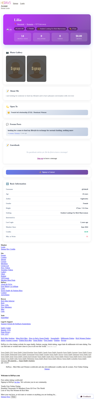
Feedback (87, 397)
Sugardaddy (55, 338)
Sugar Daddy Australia (55, 352)
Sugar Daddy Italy (85, 354)
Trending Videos (7, 270)
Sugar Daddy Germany (70, 352)
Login (22, 3)
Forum (3, 255)
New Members (6, 307)
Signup (15, 3)
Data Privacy (5, 332)
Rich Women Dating (83, 338)
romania (11, 133)
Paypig (63, 340)
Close (13, 397)
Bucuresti (20, 24)
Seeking (11, 338)
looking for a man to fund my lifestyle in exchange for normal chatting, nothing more (40, 130)
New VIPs (5, 305)
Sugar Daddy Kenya (75, 357)
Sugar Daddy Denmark (71, 354)
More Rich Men (22, 338)
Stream (3, 259)
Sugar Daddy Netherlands (9, 354)
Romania (30, 24)
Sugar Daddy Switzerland (26, 354)
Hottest (3, 276)
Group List (5, 266)
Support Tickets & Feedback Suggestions (16, 324)
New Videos (5, 268)
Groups (3, 262)
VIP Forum (5, 278)
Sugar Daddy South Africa (46, 357)
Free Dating (48, 340)
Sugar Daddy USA (7, 352)
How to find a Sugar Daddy (39, 338)
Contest (3, 257)
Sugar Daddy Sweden (42, 354)
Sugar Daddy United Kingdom (23, 352)
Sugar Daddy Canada (40, 352)
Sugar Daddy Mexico (55, 359)
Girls (2, 311)
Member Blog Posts (8, 280)
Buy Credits (11, 249)
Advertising (5, 295)
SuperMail (4, 318)
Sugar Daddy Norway (57, 354)
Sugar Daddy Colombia (70, 359)
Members (4, 264)
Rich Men (4, 338)
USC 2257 (5, 334)
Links (3, 289)
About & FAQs (6, 284)
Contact (4, 293)
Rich (2, 303)
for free (17, 382)
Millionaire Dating (67, 338)
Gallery (3, 272)
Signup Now (5, 397)
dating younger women (9, 340)
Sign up (40, 158)
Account (4, 6)
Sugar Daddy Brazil (41, 359)
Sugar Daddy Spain (7, 357)
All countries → (13, 361)
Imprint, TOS (6, 330)
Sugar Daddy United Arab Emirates (25, 357)
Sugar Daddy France (85, 352)
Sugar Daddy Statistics (27, 361)
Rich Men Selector (7, 301)
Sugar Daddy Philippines (26, 359)
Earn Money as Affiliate (9, 286)
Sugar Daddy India (12, 359)
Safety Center (6, 328)
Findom (57, 340)
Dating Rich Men (25, 340)
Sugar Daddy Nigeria (62, 357)
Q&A (3, 274)
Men (2, 309)
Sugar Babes (37, 340)
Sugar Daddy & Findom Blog (11, 291)
